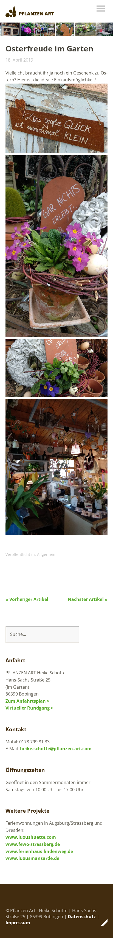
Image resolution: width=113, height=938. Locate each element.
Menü (101, 8)
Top (102, 922)
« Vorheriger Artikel (26, 599)
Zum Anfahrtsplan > (27, 701)
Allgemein (46, 554)
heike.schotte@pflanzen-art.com (56, 749)
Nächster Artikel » (88, 599)
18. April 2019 (19, 60)
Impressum (17, 923)
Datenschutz (82, 917)
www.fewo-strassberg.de (32, 844)
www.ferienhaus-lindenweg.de (39, 851)
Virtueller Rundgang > (29, 708)
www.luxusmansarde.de (32, 858)
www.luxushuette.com (30, 837)
